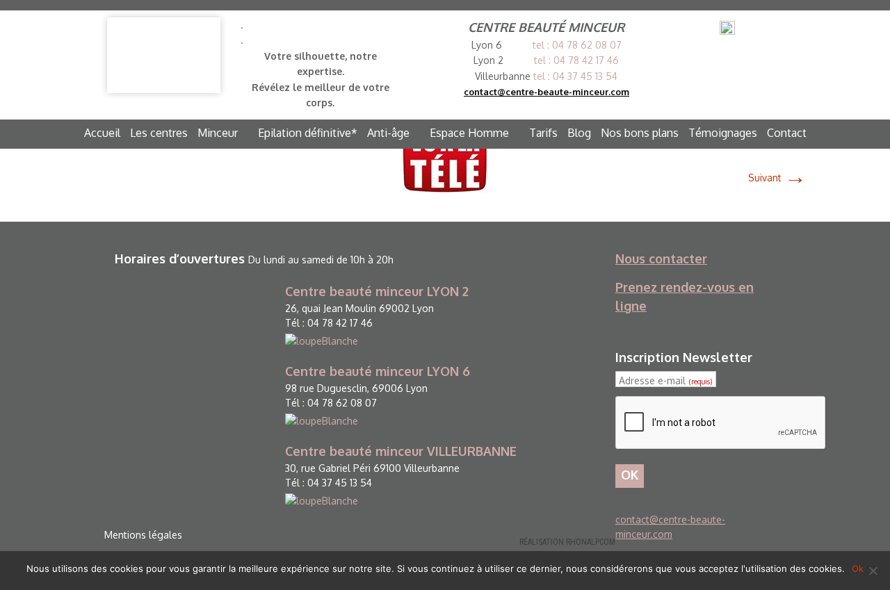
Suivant (777, 177)
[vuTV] (445, 158)
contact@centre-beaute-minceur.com (546, 91)
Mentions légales (143, 535)
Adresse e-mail (665, 380)
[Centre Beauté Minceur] (163, 55)
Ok (858, 568)
